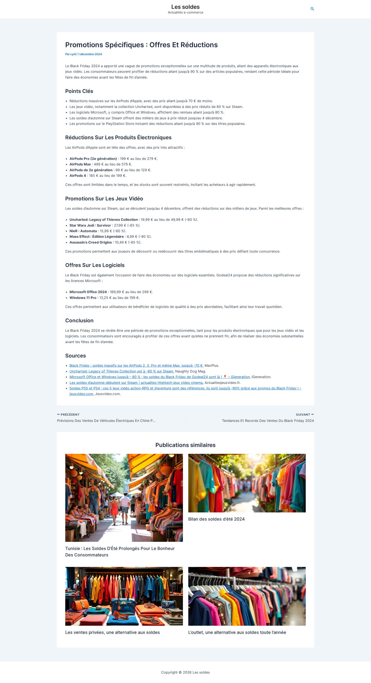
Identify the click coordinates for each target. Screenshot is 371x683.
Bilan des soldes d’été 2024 (216, 519)
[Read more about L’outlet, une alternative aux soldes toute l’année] (247, 596)
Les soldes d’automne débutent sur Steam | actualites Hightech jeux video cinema (136, 382)
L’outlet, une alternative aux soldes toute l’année (237, 632)
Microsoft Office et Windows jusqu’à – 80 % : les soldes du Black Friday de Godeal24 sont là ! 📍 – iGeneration (160, 377)
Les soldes (185, 6)
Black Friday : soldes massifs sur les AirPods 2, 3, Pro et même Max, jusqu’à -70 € (136, 365)
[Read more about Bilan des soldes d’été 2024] (247, 483)
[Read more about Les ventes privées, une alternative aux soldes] (124, 596)
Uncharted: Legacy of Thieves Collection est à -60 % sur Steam (121, 371)
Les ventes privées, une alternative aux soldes (112, 632)
